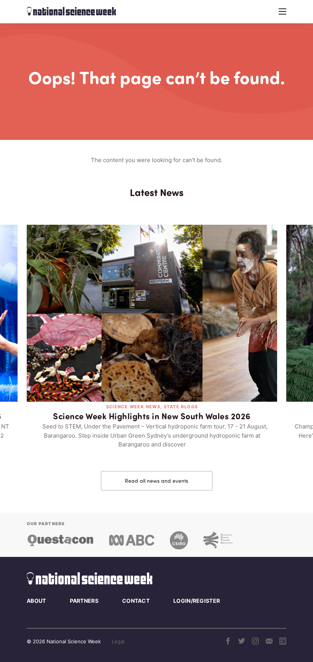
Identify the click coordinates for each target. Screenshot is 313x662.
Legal (118, 641)
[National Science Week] (71, 11)
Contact (136, 600)
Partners (84, 600)
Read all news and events (156, 480)
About (36, 600)
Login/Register (196, 600)
